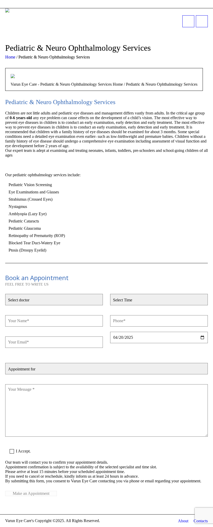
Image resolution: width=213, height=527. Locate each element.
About (183, 521)
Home (10, 57)
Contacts (201, 521)
